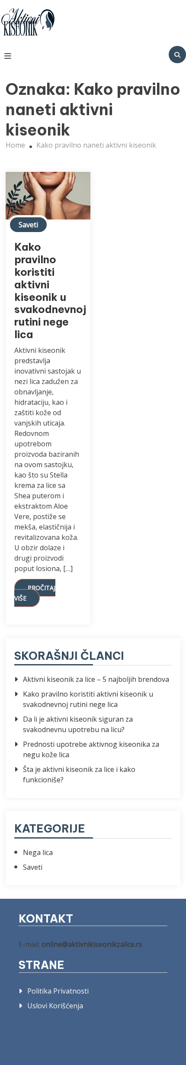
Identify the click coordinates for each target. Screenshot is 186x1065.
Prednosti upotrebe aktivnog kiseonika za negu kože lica (91, 749)
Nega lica (38, 852)
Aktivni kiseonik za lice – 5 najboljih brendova (96, 679)
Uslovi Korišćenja (55, 1005)
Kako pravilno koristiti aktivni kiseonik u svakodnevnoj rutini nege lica (50, 290)
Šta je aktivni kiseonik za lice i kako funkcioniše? (79, 774)
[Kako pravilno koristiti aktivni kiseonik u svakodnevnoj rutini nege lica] (48, 195)
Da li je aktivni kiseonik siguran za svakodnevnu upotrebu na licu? (78, 724)
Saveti (28, 224)
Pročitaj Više (34, 593)
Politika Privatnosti (58, 991)
